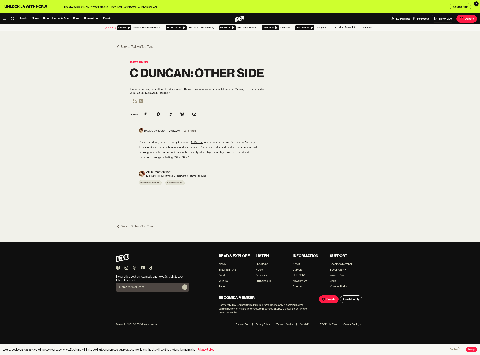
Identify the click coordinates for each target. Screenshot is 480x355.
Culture (223, 280)
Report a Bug (242, 324)
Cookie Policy (305, 324)
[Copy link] (146, 114)
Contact (298, 286)
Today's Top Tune (139, 61)
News (35, 18)
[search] (14, 19)
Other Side (181, 157)
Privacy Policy (261, 324)
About (296, 264)
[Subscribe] (184, 287)
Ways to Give (337, 275)
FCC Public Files (326, 324)
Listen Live (445, 18)
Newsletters (91, 18)
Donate (469, 18)
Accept (471, 349)
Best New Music (175, 182)
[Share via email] (194, 115)
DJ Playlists (403, 18)
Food (76, 18)
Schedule (367, 27)
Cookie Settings (352, 324)
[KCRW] (122, 261)
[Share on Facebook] (158, 114)
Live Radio (262, 264)
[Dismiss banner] (476, 3)
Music (23, 18)
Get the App (460, 6)
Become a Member (341, 264)
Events (107, 18)
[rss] (135, 102)
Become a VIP (338, 269)
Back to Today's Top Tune (137, 46)
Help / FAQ (299, 275)
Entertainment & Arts (56, 18)
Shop (333, 280)
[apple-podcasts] (141, 102)
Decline (454, 349)
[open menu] (6, 19)
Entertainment (227, 269)
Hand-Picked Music (150, 182)
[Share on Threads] (170, 114)
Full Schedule (264, 280)
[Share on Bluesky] (182, 114)
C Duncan (197, 142)
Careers (297, 269)
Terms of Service (283, 324)
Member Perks (338, 286)
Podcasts (423, 18)
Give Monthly (351, 299)
